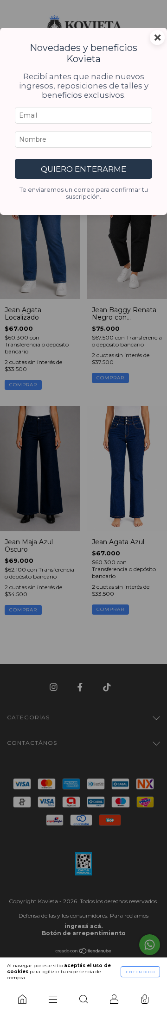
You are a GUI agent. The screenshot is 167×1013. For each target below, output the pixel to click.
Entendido (140, 971)
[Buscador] (83, 999)
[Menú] (53, 999)
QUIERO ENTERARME (83, 169)
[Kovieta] (22, 999)
